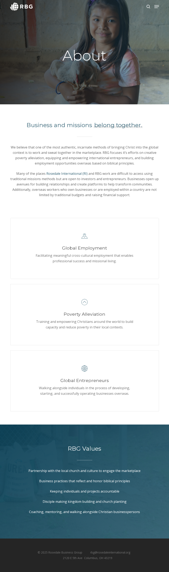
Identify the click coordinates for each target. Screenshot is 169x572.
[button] (156, 7)
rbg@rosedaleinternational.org (110, 552)
